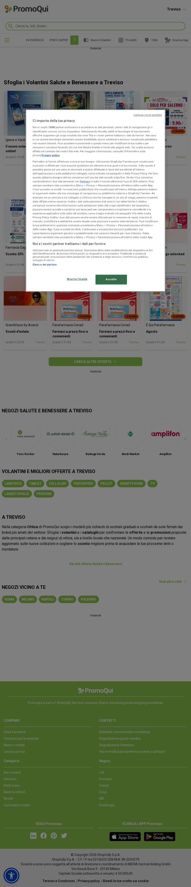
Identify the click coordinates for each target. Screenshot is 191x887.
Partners (85, 181)
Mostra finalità (77, 279)
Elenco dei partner (45, 264)
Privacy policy (50, 155)
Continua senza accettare (147, 115)
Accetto (111, 279)
